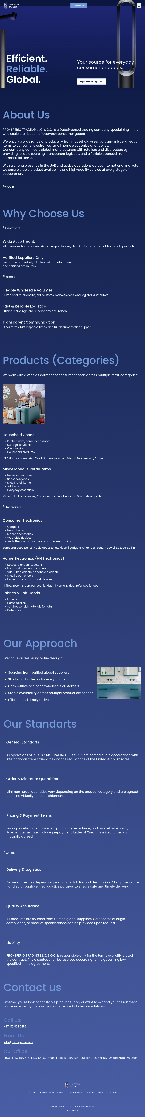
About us (121, 15)
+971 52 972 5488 (15, 1026)
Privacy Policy (72, 1110)
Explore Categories (91, 81)
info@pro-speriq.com (18, 1042)
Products (61, 1092)
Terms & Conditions (94, 1092)
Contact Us (79, 5)
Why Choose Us (47, 1092)
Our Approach (75, 1092)
